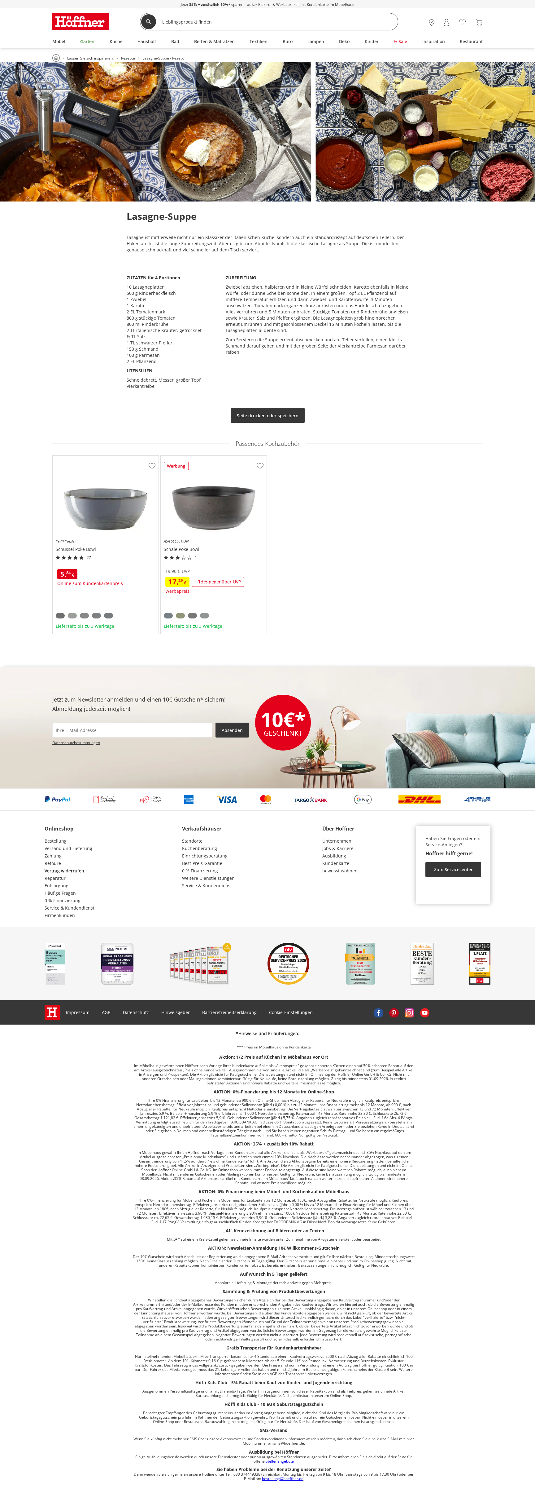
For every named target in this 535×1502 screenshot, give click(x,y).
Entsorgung (56, 885)
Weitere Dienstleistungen (208, 878)
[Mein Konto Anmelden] (446, 22)
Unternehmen (336, 841)
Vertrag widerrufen (64, 871)
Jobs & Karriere (338, 848)
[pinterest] (393, 1012)
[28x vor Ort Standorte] (431, 22)
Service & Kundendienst (69, 908)
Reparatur (55, 878)
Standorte (192, 841)
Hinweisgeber (175, 1012)
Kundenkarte (335, 863)
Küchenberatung (199, 848)
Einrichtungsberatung (205, 856)
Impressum (77, 1012)
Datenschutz (136, 1012)
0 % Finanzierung (62, 900)
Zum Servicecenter (453, 869)
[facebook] (378, 1012)
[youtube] (424, 1012)
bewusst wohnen (340, 871)
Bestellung (56, 841)
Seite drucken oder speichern (267, 416)
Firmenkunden (60, 915)
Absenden (232, 730)
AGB (106, 1012)
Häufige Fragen (60, 893)
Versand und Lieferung (68, 848)
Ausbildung (334, 856)
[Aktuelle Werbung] (176, 468)
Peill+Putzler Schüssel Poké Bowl (86, 458)
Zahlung (53, 856)
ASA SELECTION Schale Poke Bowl (195, 458)
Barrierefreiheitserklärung (229, 1012)
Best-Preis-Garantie (202, 863)
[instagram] (409, 1012)
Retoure (53, 863)
